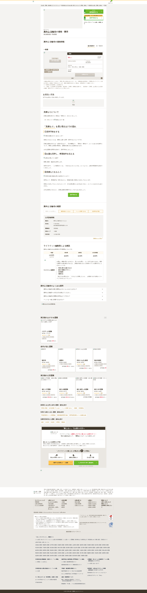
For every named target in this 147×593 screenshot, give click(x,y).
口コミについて (56, 512)
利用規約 (41, 512)
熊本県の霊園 (53, 555)
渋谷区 (52, 422)
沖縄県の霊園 (84, 555)
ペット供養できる (67, 408)
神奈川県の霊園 (61, 547)
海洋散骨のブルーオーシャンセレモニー (97, 572)
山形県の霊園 (75, 544)
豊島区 (63, 422)
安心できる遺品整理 (77, 571)
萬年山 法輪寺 (50, 32)
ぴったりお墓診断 (39, 505)
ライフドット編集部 (49, 270)
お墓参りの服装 (91, 505)
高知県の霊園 (98, 552)
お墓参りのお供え (92, 503)
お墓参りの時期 (91, 507)
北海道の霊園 (38, 544)
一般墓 (75, 408)
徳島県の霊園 (75, 552)
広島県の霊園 (61, 552)
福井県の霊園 (91, 547)
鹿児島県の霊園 (76, 555)
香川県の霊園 (83, 552)
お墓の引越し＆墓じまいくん (42, 542)
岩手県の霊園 (53, 544)
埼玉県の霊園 (38, 547)
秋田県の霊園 (68, 544)
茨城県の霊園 (90, 544)
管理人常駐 (44, 408)
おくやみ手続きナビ (40, 579)
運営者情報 (36, 512)
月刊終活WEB (38, 582)
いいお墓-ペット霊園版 (68, 539)
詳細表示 (92, 45)
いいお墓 (37, 539)
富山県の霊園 (77, 547)
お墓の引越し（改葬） (53, 507)
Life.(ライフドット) (45, 539)
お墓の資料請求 (38, 503)
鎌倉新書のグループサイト (73, 531)
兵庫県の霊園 (90, 550)
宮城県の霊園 (61, 544)
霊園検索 (37, 502)
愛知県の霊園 (53, 550)
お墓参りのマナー (92, 502)
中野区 (58, 422)
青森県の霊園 (46, 544)
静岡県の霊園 (46, 550)
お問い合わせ (63, 512)
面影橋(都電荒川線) (62, 415)
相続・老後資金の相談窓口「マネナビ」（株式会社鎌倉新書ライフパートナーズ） (71, 580)
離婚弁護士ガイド (77, 564)
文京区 (47, 422)
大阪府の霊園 (83, 550)
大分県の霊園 (61, 555)
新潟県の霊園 (69, 547)
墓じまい (50, 508)
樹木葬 (63, 505)
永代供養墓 (64, 503)
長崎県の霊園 (46, 555)
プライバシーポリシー (47, 512)
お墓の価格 (51, 503)
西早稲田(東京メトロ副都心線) (77, 415)
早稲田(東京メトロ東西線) (48, 415)
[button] (93, 11)
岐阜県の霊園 (38, 550)
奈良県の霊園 (98, 550)
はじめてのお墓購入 (53, 502)
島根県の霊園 (46, 552)
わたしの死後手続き (66, 573)
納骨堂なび (84, 539)
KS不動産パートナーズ (77, 573)
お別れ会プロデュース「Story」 (95, 575)
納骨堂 (63, 507)
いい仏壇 (37, 571)
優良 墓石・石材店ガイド (101, 539)
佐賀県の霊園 (38, 555)
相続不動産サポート (66, 571)
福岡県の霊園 (105, 552)
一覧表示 (100, 45)
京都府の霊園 (75, 550)
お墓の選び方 (51, 505)
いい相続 (63, 561)
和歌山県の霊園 (106, 550)
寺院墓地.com (91, 539)
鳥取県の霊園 (38, 552)
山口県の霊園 (68, 552)
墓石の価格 (77, 502)
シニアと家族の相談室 (51, 579)
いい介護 (89, 563)
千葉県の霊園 (46, 547)
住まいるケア (96, 563)
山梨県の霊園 (99, 547)
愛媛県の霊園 (90, 552)
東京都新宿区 (47, 34)
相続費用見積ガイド (71, 561)
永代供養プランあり (54, 408)
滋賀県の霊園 (68, 550)
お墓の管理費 (78, 503)
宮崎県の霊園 (68, 555)
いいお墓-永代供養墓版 (56, 539)
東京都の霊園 (53, 547)
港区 (42, 422)
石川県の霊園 (84, 547)
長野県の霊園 (106, 547)
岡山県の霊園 (53, 552)
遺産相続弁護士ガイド (66, 564)
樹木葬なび (77, 539)
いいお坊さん (44, 561)
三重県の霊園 (61, 550)
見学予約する (73, 194)
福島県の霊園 (83, 544)
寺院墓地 (81, 408)
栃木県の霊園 (98, 544)
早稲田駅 (54, 34)
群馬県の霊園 (105, 544)
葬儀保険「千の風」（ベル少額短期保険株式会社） (73, 583)
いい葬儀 (37, 561)
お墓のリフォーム (79, 505)
